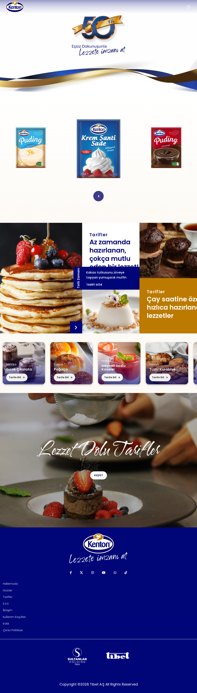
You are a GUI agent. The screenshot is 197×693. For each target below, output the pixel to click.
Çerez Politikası (13, 630)
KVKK (6, 624)
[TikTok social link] (125, 573)
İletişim (7, 610)
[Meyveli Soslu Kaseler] (89, 363)
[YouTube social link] (104, 573)
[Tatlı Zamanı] (41, 278)
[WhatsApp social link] (115, 573)
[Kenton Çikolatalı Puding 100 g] (166, 147)
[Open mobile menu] (188, 7)
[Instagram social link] (92, 573)
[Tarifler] (168, 250)
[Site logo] (15, 6)
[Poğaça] (42, 363)
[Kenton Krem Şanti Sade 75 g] (98, 147)
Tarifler (7, 597)
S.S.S (6, 604)
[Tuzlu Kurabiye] (137, 363)
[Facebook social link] (70, 573)
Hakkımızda (10, 584)
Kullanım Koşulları (14, 617)
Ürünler (7, 590)
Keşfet (98, 475)
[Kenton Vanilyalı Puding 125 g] (31, 147)
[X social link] (81, 573)
